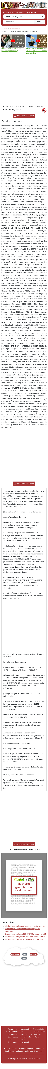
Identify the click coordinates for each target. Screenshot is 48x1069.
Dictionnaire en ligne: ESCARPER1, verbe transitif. (25, 926)
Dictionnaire (15, 29)
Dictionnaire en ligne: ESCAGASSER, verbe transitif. (26, 939)
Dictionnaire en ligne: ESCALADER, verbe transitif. (25, 936)
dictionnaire (15, 954)
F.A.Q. (6, 1048)
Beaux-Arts (12, 1029)
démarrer (33, 954)
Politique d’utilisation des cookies (29, 1051)
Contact (14, 1048)
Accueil (4, 29)
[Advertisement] (24, 79)
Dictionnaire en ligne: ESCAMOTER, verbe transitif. (25, 934)
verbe (24, 958)
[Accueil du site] (24, 4)
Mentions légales (26, 1048)
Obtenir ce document (25, 116)
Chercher (39, 21)
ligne (24, 954)
